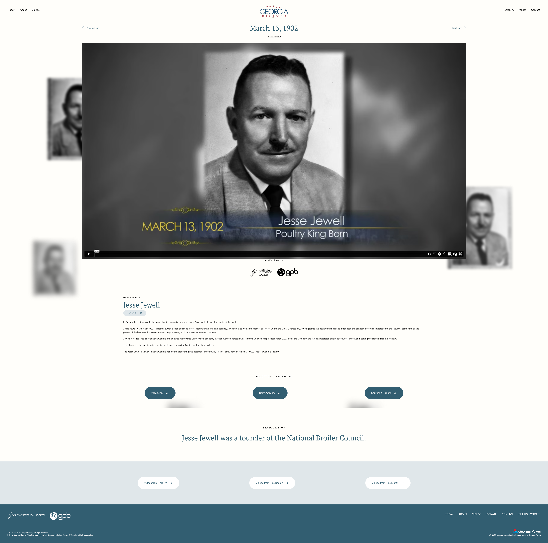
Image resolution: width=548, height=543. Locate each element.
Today (11, 9)
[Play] (141, 313)
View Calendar (274, 36)
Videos (36, 9)
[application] (134, 313)
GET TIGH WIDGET (529, 514)
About (23, 9)
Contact (535, 9)
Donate (522, 9)
